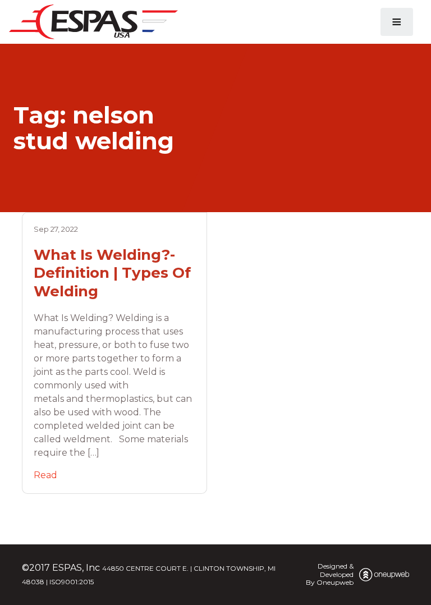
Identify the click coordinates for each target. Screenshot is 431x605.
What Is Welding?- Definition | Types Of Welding (112, 273)
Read (45, 475)
